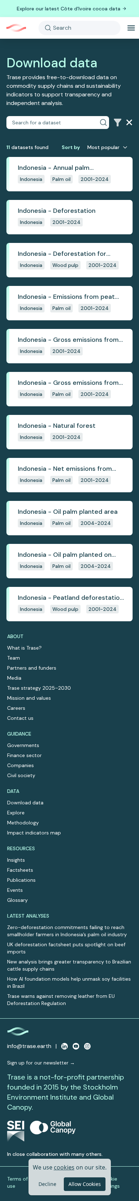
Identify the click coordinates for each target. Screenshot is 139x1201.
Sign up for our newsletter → (41, 1062)
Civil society (21, 775)
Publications (21, 880)
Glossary (17, 900)
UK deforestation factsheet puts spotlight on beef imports (66, 948)
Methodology (23, 822)
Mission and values (29, 698)
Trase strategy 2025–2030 (39, 688)
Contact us (20, 718)
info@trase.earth (29, 1046)
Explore (16, 812)
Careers (16, 708)
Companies (20, 765)
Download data (25, 802)
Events (15, 890)
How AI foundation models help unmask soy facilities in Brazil (69, 982)
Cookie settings (110, 1182)
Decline (47, 1184)
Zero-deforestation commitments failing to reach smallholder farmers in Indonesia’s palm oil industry (67, 931)
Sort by (71, 147)
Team (13, 658)
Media (14, 678)
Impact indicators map (34, 832)
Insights (16, 860)
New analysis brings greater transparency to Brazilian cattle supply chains (69, 965)
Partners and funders (31, 668)
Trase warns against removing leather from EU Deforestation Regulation (61, 999)
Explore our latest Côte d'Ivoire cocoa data (68, 8)
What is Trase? (24, 648)
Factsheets (20, 870)
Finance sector (24, 755)
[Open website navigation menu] (131, 28)
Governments (23, 745)
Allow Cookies (84, 1184)
